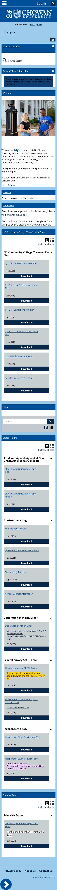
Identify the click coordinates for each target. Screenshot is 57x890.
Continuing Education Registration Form (21, 825)
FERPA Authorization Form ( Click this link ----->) (21, 701)
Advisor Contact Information (19, 593)
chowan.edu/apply (17, 214)
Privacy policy (13, 871)
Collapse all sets (46, 244)
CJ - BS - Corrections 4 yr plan (19, 309)
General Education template (18, 356)
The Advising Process (15, 572)
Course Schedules (11, 46)
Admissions (8, 205)
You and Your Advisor (15, 528)
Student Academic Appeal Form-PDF (21, 470)
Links (5, 407)
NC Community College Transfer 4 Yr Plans (24, 232)
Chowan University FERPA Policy (21, 668)
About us (30, 871)
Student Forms (10, 437)
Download (35, 275)
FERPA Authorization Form (18, 707)
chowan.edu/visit (41, 224)
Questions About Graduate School (22, 550)
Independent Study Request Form (21, 758)
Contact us (45, 871)
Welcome (7, 93)
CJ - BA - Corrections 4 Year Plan (21, 263)
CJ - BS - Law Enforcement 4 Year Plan (21, 333)
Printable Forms (10, 795)
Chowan (7, 192)
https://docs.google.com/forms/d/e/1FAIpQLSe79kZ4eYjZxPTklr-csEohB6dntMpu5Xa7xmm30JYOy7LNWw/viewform (26, 635)
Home (32, 24)
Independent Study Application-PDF (22, 737)
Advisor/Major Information (16, 71)
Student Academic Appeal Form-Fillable (21, 495)
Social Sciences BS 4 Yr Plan (19, 378)
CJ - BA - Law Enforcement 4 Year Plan (21, 286)
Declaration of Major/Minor (18, 625)
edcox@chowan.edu (11, 185)
